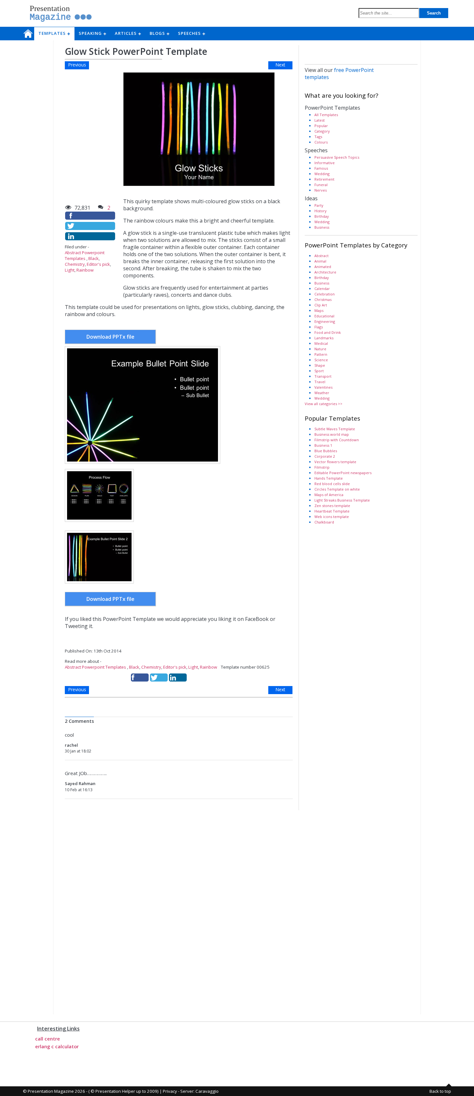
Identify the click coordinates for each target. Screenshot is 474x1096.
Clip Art (320, 305)
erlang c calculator (57, 1046)
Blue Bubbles (325, 450)
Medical (321, 343)
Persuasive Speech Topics (336, 157)
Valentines (323, 387)
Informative (324, 162)
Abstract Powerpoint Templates (84, 255)
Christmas (322, 299)
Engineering (324, 321)
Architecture (325, 272)
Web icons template (331, 516)
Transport (322, 376)
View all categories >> (323, 403)
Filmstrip (322, 467)
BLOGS (159, 33)
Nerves (320, 190)
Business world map (331, 434)
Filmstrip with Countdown (336, 439)
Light (69, 270)
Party (318, 205)
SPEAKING (92, 33)
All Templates (326, 114)
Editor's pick (98, 264)
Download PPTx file (110, 336)
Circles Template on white (337, 489)
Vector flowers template (335, 461)
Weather (321, 392)
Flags (318, 326)
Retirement (324, 179)
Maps (318, 310)
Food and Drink (327, 332)
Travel (319, 381)
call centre (47, 1038)
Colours (321, 142)
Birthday (321, 216)
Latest (319, 120)
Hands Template (328, 478)
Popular (321, 125)
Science (321, 359)
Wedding (322, 173)
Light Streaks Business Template (342, 500)
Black (93, 258)
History (320, 210)
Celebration (324, 294)
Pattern (320, 354)
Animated (322, 266)
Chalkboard (324, 522)
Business (321, 227)
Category (322, 131)
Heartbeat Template (332, 511)
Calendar (322, 288)
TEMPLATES (54, 33)
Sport (319, 370)
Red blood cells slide (332, 483)
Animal (320, 261)
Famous (321, 168)
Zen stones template (332, 505)
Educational (324, 316)
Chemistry (75, 264)
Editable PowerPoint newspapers (342, 472)
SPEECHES (191, 33)
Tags (318, 136)
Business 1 (323, 445)
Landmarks (323, 337)
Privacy (170, 1091)
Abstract (321, 255)
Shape (319, 365)
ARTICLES (128, 33)
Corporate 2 (324, 456)
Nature (320, 348)
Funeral (321, 184)
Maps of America (328, 494)
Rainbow (85, 270)
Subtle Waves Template (334, 428)
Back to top (440, 1091)
